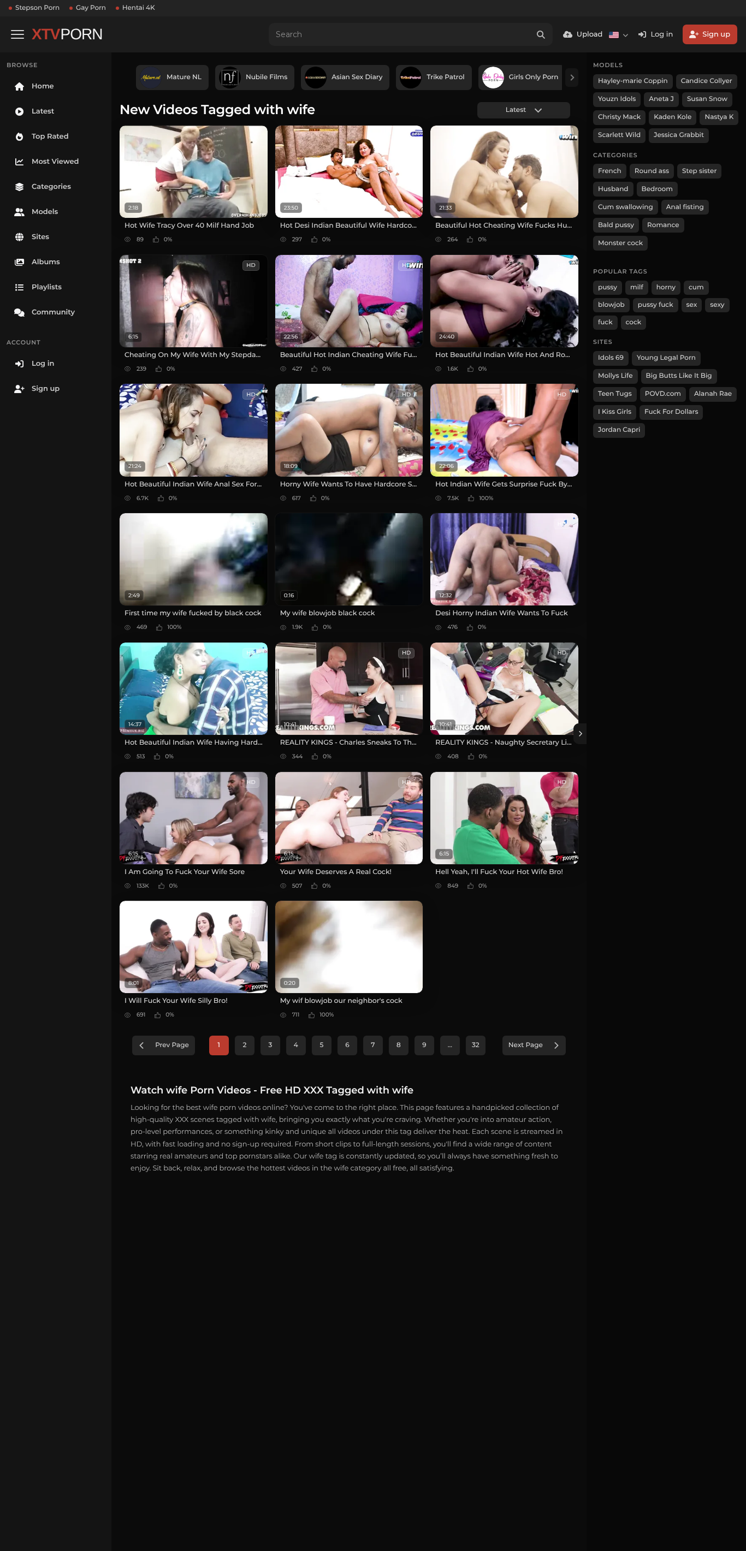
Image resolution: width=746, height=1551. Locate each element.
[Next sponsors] (571, 77)
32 (475, 1045)
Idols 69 (611, 358)
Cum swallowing (625, 207)
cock (634, 322)
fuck (605, 322)
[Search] (541, 34)
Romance (663, 225)
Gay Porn (91, 8)
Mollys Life (615, 376)
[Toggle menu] (17, 34)
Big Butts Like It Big (679, 376)
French (609, 171)
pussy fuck (655, 305)
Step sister (699, 171)
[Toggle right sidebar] (580, 733)
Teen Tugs (615, 394)
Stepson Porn (37, 8)
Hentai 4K (138, 8)
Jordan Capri (619, 430)
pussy (607, 287)
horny (666, 287)
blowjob (611, 305)
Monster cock (620, 243)
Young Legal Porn (666, 358)
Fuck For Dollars (671, 412)
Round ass (652, 171)
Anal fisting (685, 207)
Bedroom (657, 189)
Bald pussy (616, 225)
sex (691, 305)
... (450, 1045)
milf (636, 287)
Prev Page (172, 1045)
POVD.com (663, 394)
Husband (613, 189)
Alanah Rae (713, 394)
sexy (717, 305)
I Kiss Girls (614, 412)
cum (696, 287)
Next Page (525, 1045)
